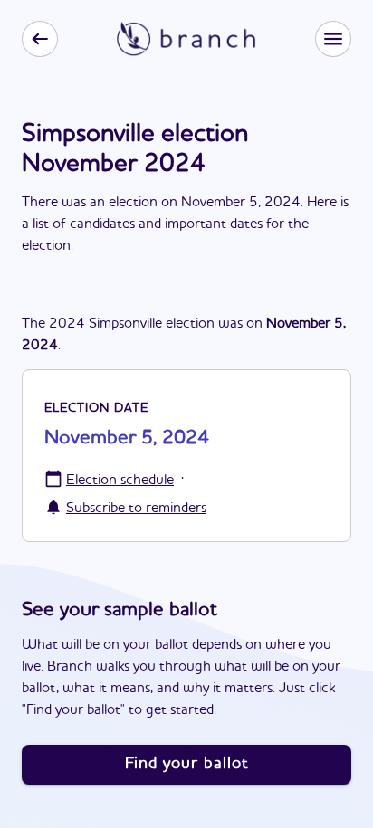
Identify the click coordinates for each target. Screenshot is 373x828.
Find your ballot (186, 764)
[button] (333, 39)
